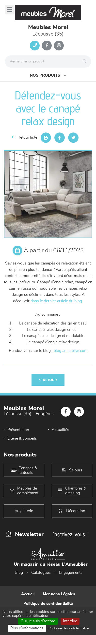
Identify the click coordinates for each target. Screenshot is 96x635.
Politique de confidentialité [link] (68, 628)
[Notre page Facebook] (47, 45)
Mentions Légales (59, 594)
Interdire (70, 621)
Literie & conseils (22, 438)
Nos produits (45, 75)
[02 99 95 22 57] (35, 45)
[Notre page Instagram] (59, 45)
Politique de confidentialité (48, 604)
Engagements (70, 573)
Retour (50, 380)
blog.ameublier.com (70, 351)
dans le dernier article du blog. (57, 301)
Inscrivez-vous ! (70, 534)
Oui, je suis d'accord (38, 621)
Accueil (27, 594)
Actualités (60, 430)
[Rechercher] (85, 61)
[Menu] (10, 9)
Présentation (18, 430)
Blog (19, 573)
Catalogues (41, 573)
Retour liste (27, 137)
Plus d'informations (27, 628)
